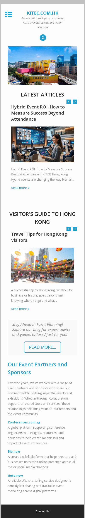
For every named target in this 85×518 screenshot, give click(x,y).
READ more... (42, 347)
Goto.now (15, 475)
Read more (19, 188)
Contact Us (42, 511)
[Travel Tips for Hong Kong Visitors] (42, 265)
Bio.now (14, 451)
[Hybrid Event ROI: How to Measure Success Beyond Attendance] (42, 144)
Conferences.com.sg (24, 422)
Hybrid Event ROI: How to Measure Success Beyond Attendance (38, 113)
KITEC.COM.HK (42, 13)
